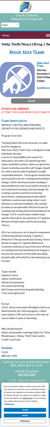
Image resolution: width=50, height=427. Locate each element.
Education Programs (26, 19)
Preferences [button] (9, 404)
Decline (25, 415)
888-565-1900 (26, 374)
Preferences (25, 421)
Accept (25, 410)
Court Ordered (27, 15)
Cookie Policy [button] (27, 398)
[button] (10, 24)
